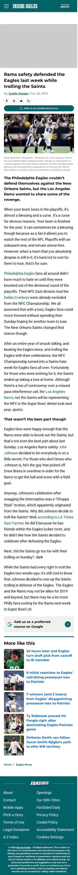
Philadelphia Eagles (19, 273)
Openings (44, 793)
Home (8, 764)
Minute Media (23, 847)
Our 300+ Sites (48, 800)
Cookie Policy (47, 822)
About (8, 793)
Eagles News (24, 764)
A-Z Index (10, 837)
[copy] (28, 101)
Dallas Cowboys (16, 297)
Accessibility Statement (55, 830)
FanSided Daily (48, 807)
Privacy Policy (47, 815)
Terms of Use (13, 822)
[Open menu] (6, 6)
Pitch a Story (13, 815)
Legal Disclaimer (16, 830)
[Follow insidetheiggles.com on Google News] (68, 624)
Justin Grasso (18, 93)
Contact (9, 800)
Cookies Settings (50, 837)
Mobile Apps (13, 807)
